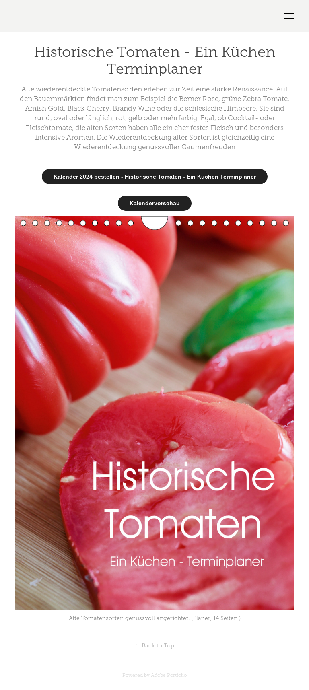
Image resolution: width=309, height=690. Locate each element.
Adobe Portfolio (169, 675)
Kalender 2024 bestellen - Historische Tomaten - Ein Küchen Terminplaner (155, 176)
